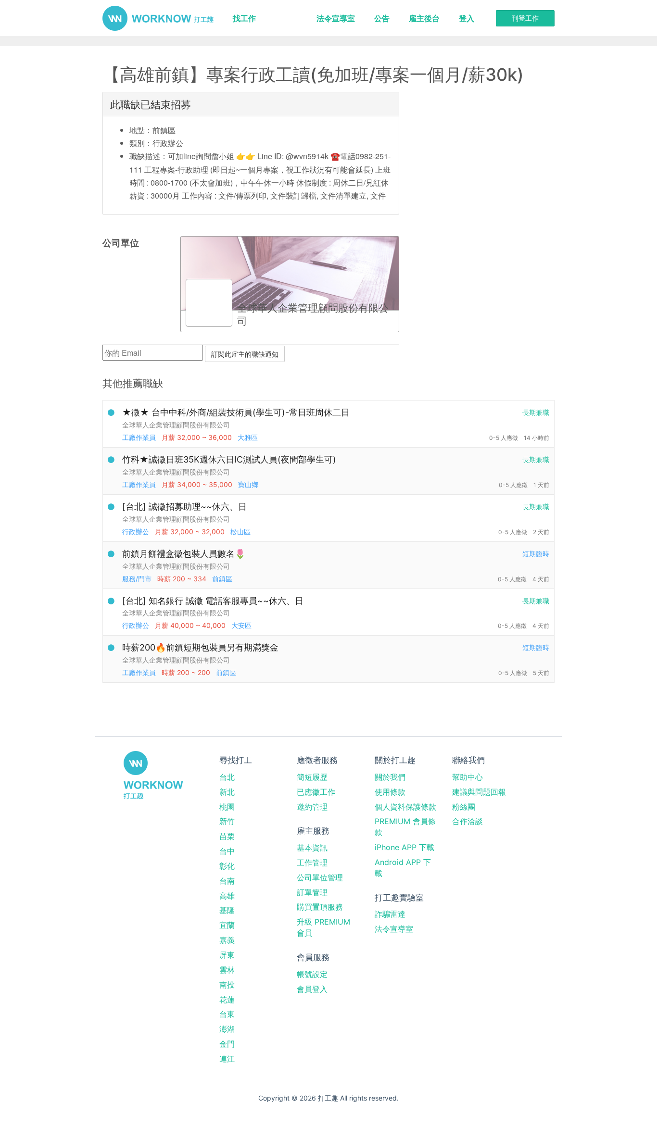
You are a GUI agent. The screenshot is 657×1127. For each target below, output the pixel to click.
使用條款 (390, 792)
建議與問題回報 (479, 792)
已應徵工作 (316, 792)
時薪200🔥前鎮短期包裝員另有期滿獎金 (200, 647)
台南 (227, 881)
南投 (227, 984)
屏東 (227, 955)
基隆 (227, 910)
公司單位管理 (320, 877)
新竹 (227, 821)
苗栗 (227, 836)
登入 (466, 18)
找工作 (244, 18)
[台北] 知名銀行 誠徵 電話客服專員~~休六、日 (212, 601)
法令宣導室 (335, 18)
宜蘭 (227, 925)
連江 (227, 1059)
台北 (227, 777)
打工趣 (158, 18)
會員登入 (312, 989)
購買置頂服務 (320, 907)
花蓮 (227, 999)
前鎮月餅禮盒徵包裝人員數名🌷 (183, 554)
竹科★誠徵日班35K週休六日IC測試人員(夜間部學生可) (229, 459)
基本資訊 (312, 847)
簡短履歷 (312, 777)
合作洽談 (467, 821)
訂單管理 (312, 892)
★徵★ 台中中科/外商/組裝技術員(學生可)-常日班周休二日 (236, 412)
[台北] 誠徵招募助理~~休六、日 (184, 506)
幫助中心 (467, 777)
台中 (227, 851)
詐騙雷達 (390, 914)
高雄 (227, 896)
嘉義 (227, 940)
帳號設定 (312, 974)
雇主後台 (424, 18)
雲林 (227, 970)
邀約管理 (312, 807)
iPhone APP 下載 (404, 847)
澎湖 (227, 1029)
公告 (382, 18)
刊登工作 (525, 18)
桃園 (227, 807)
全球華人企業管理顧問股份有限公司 (176, 425)
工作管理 (312, 862)
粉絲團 (463, 807)
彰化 (227, 866)
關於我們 (390, 777)
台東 (227, 1014)
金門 (227, 1044)
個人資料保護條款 (405, 807)
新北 (227, 792)
